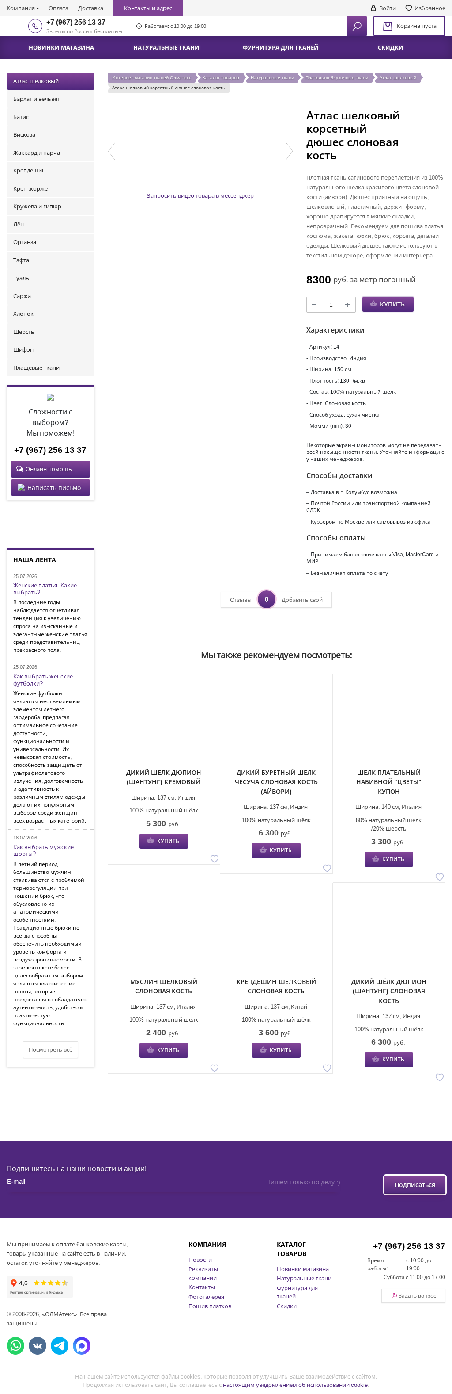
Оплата (58, 8)
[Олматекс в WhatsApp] (15, 1346)
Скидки (287, 1306)
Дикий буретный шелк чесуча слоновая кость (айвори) (276, 782)
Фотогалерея (206, 1297)
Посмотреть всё (50, 1049)
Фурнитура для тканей (297, 1292)
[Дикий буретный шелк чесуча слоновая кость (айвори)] (276, 721)
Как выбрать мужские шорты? (43, 851)
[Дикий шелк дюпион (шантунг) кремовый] (163, 721)
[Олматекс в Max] (81, 1346)
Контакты (201, 1287)
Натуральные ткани (304, 1278)
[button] (111, 151)
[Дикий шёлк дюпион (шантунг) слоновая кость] (389, 931)
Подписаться (415, 1184)
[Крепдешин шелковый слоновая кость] (276, 931)
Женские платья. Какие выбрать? (45, 589)
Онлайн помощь (49, 469)
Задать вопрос (417, 1295)
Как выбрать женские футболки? (43, 680)
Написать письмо (54, 487)
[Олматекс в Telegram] (59, 1346)
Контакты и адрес (148, 8)
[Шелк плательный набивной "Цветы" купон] (389, 721)
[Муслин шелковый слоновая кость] (163, 931)
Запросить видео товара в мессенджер (200, 195)
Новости (200, 1260)
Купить (392, 304)
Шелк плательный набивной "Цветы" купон (389, 782)
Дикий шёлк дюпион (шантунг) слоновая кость (388, 991)
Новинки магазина (303, 1269)
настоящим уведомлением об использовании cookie (295, 1385)
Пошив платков (209, 1306)
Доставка (90, 8)
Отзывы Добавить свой (276, 599)
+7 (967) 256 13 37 (75, 22)
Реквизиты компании (203, 1273)
